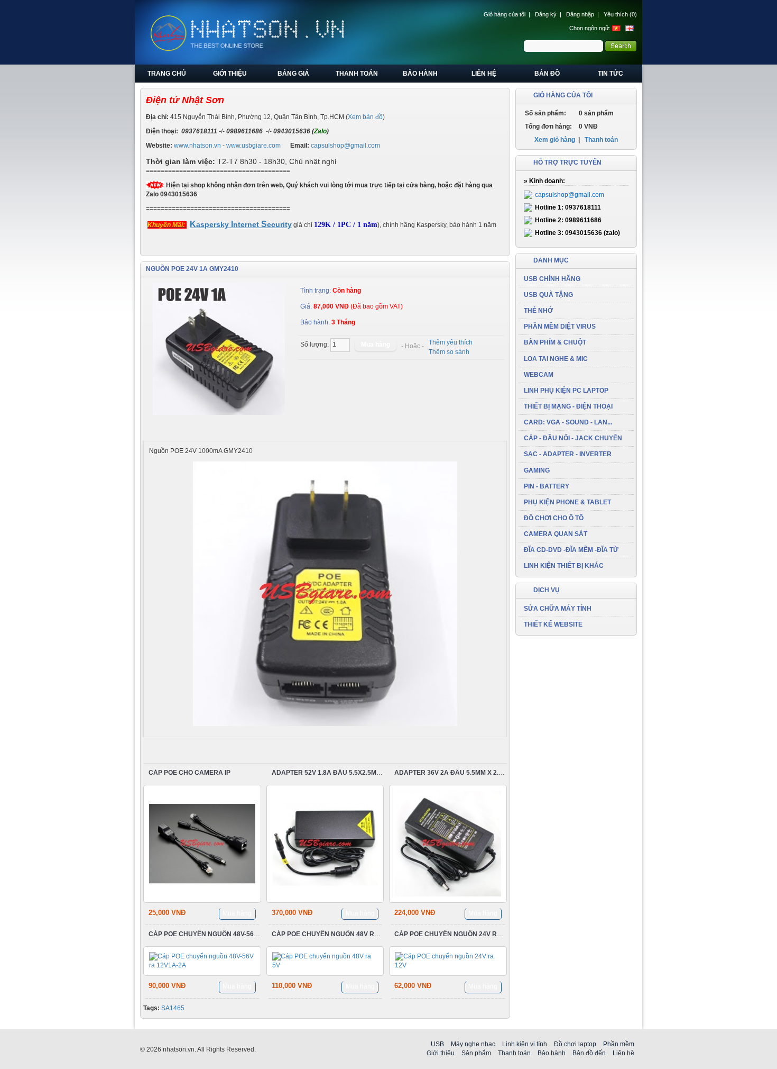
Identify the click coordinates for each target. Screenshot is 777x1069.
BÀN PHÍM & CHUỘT (555, 342)
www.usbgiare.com (253, 145)
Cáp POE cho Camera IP (189, 772)
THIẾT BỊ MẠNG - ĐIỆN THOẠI (568, 406)
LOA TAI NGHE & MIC (556, 359)
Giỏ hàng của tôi (504, 14)
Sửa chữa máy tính (557, 608)
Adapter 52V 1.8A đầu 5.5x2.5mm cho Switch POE (355, 772)
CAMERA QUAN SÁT (555, 534)
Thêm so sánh (449, 352)
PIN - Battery (546, 486)
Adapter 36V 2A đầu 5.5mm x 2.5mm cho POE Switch (482, 772)
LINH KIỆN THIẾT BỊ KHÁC (564, 565)
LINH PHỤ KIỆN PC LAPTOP (566, 390)
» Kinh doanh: (544, 181)
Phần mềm (618, 1044)
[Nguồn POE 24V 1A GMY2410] (219, 349)
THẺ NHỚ (538, 310)
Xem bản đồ (365, 117)
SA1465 (172, 1008)
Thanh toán (357, 73)
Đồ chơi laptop (575, 1044)
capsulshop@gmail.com (345, 145)
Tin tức (610, 73)
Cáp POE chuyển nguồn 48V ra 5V (330, 934)
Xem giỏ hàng (554, 139)
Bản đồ (547, 73)
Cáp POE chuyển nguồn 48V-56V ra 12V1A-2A (225, 934)
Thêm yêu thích (451, 342)
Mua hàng (237, 913)
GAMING (537, 470)
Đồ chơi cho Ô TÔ (554, 518)
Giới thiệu (230, 73)
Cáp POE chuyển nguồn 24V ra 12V (454, 934)
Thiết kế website (553, 624)
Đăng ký (546, 14)
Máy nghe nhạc (473, 1044)
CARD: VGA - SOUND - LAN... (568, 422)
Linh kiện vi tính (524, 1044)
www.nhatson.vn (197, 145)
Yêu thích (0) (620, 14)
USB (437, 1044)
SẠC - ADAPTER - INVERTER (568, 454)
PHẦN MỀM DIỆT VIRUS (560, 326)
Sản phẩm (476, 1053)
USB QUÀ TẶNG (548, 294)
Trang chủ (166, 73)
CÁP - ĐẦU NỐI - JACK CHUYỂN (573, 438)
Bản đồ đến (589, 1053)
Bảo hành (420, 73)
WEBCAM (538, 374)
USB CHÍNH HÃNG (552, 279)
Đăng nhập (580, 14)
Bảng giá (293, 73)
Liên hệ (483, 73)
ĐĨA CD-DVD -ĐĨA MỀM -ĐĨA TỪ (571, 550)
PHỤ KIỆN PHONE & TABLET (567, 502)
